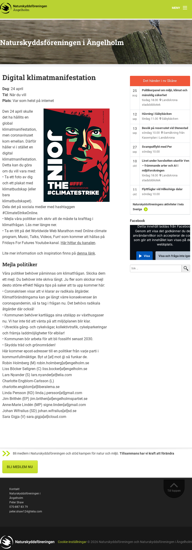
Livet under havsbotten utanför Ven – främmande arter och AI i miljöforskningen (165, 165)
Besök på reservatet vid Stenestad (165, 128)
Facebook (137, 221)
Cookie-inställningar (72, 542)
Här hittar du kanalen (78, 243)
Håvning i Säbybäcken (157, 114)
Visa (147, 256)
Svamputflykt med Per (157, 146)
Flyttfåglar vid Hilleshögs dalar (162, 189)
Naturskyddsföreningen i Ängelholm (62, 42)
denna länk (86, 253)
